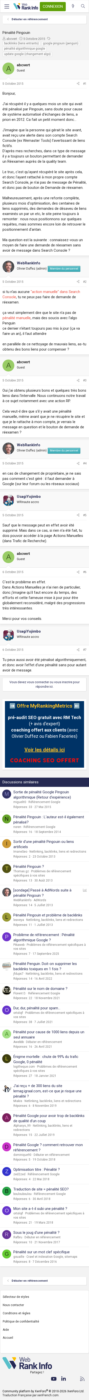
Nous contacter (13, 1305)
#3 (85, 380)
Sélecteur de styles (16, 1297)
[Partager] (78, 84)
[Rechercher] (83, 6)
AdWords (40, 900)
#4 (85, 463)
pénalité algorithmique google (24, 48)
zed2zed (19, 1174)
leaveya (18, 920)
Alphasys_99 (22, 1125)
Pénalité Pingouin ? (28, 866)
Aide (6, 1329)
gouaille (18, 1256)
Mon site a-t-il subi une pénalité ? (40, 1208)
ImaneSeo (20, 851)
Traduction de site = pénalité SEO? (41, 1189)
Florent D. (19, 993)
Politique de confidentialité (21, 1321)
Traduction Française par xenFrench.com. (30, 1395)
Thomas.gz (21, 871)
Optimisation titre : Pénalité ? (36, 1169)
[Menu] (6, 6)
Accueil (8, 1337)
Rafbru (17, 1237)
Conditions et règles (16, 1313)
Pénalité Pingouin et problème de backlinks (47, 915)
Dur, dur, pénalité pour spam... (36, 1008)
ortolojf (18, 1013)
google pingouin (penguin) (60, 43)
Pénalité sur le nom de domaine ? (40, 988)
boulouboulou (22, 1194)
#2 (85, 282)
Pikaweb (18, 945)
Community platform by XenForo (43, 1391)
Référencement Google (44, 802)
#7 (85, 650)
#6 (85, 572)
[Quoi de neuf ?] (73, 6)
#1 (85, 83)
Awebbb (18, 1042)
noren (17, 827)
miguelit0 (19, 802)
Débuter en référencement (44, 1042)
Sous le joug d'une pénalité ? (36, 1232)
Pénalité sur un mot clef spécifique (41, 1252)
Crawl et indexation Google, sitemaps (51, 1256)
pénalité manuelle (16, 318)
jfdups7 (18, 973)
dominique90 (22, 1155)
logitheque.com (24, 1066)
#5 (85, 515)
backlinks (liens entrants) (21, 43)
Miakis (17, 1101)
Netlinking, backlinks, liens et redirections (57, 851)
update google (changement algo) (27, 54)
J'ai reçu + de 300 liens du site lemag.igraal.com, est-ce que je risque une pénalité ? (47, 1091)
